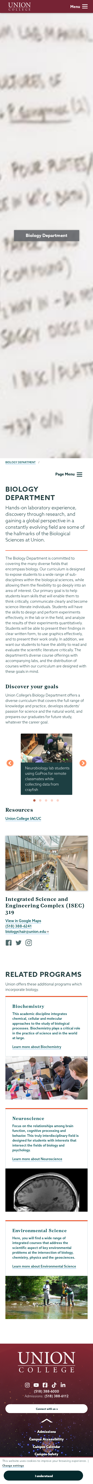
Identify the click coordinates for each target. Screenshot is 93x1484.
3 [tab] (47, 800)
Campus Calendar (46, 1447)
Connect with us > (47, 1408)
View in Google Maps (23, 920)
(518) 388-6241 (18, 926)
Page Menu (65, 474)
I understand (44, 1476)
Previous (9, 764)
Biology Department (20, 462)
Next (83, 764)
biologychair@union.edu (25, 931)
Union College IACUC (23, 818)
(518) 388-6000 (46, 1391)
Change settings (13, 1465)
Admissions (46, 1431)
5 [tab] (58, 800)
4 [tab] (53, 800)
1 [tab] (35, 800)
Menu (75, 6)
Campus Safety (46, 1454)
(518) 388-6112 (57, 1396)
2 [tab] (41, 800)
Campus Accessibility (46, 1439)
